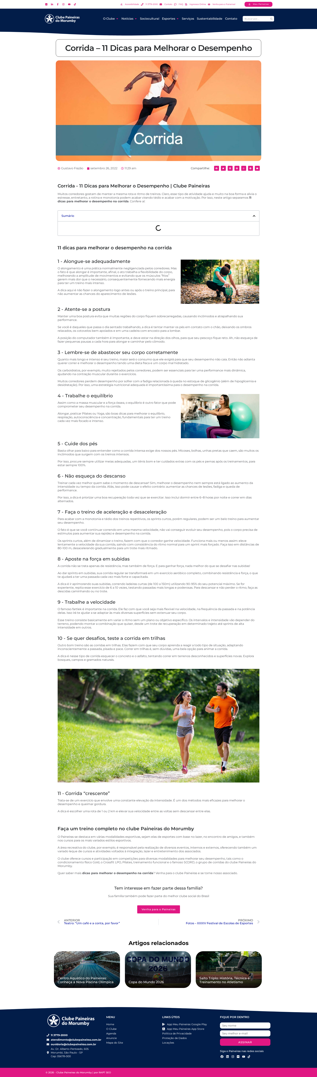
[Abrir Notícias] (135, 19)
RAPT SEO (105, 1072)
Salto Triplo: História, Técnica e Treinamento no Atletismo (224, 980)
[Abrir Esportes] (177, 19)
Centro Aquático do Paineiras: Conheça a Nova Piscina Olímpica (86, 980)
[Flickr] (238, 1057)
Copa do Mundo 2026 (146, 982)
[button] (216, 168)
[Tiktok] (249, 1057)
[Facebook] (222, 1057)
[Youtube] (244, 1057)
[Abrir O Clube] (117, 19)
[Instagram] (233, 1057)
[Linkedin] (227, 1057)
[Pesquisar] (271, 18)
